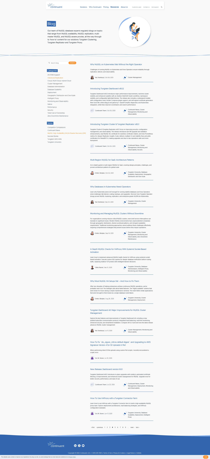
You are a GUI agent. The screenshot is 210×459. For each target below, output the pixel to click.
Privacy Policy (72, 457)
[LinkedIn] (75, 445)
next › (132, 427)
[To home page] (56, 444)
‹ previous (99, 427)
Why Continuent (95, 7)
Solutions (83, 7)
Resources (115, 7)
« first (92, 427)
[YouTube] (83, 445)
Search (161, 7)
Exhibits (138, 453)
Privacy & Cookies (119, 453)
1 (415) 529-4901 (97, 453)
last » (137, 427)
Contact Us (146, 7)
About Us (124, 7)
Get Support (155, 7)
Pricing (106, 7)
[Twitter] (79, 445)
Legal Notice (131, 453)
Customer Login (136, 7)
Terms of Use (107, 453)
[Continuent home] (55, 5)
